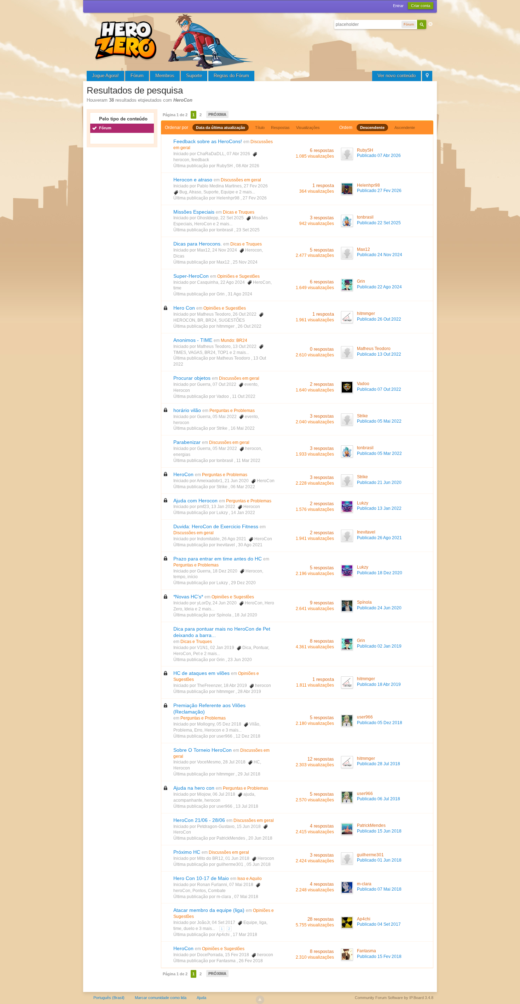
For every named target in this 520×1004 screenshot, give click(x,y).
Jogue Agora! (105, 75)
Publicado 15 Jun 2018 (379, 831)
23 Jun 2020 (240, 659)
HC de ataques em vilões (201, 673)
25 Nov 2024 (245, 262)
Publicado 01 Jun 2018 (379, 860)
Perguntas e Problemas (232, 410)
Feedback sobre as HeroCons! (207, 141)
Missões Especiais (193, 212)
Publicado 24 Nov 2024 (379, 254)
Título (260, 127)
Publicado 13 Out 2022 (379, 354)
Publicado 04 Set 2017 (379, 924)
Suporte (194, 75)
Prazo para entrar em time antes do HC (217, 559)
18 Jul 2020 (246, 615)
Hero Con (184, 308)
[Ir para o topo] (260, 999)
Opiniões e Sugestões (238, 276)
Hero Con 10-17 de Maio (201, 878)
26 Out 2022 (249, 326)
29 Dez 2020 (243, 582)
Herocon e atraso (192, 179)
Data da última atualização (220, 127)
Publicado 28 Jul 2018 (378, 763)
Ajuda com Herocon (195, 500)
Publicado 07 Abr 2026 (379, 155)
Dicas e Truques (238, 212)
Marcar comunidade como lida (160, 997)
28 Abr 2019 (249, 691)
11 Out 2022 (243, 396)
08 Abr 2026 (247, 165)
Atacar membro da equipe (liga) (208, 910)
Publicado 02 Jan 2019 (379, 646)
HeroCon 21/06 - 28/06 (199, 820)
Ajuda (201, 997)
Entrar (398, 6)
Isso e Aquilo (249, 878)
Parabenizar (187, 442)
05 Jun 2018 (259, 864)
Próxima (217, 114)
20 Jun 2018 (260, 838)
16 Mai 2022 (243, 428)
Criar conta (420, 6)
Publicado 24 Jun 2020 (379, 607)
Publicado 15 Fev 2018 (379, 956)
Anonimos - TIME (192, 340)
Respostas (280, 127)
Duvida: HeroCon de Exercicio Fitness (215, 526)
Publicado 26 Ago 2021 (379, 537)
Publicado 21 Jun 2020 (379, 482)
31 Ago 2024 (240, 294)
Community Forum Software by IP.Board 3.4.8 (394, 997)
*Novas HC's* (188, 596)
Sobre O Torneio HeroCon (202, 750)
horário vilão (187, 410)
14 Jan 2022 (243, 512)
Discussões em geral (241, 179)
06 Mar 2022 (243, 486)
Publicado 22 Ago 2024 (379, 286)
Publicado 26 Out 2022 (379, 319)
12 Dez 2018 (248, 736)
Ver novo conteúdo (396, 75)
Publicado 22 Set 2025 (379, 222)
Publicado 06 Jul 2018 (378, 798)
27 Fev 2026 (255, 198)
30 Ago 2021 (250, 544)
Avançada (430, 24)
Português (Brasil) (109, 997)
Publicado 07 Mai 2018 (379, 889)
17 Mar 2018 (245, 934)
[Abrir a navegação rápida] (427, 76)
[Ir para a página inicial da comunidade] (175, 40)
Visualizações (308, 127)
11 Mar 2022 (248, 460)
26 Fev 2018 (251, 960)
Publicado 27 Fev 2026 (379, 190)
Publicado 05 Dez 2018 (379, 722)
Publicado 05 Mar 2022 (379, 453)
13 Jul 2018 (247, 806)
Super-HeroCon (191, 276)
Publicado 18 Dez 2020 (379, 572)
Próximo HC (186, 852)
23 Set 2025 (248, 229)
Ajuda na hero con (193, 788)
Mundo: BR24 (234, 340)
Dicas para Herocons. (197, 244)
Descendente (372, 127)
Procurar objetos (191, 378)
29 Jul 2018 (249, 774)
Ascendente (404, 127)
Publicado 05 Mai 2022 (379, 421)
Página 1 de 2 (175, 115)
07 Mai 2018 (246, 896)
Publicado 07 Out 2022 (379, 389)
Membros (164, 75)
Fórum (137, 75)
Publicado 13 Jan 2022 (379, 508)
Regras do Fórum (231, 75)
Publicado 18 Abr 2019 (379, 684)
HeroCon (183, 474)
